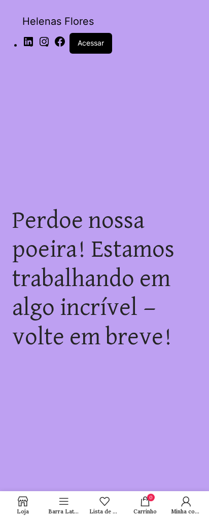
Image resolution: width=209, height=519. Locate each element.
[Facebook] (60, 45)
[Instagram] (44, 45)
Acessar (91, 42)
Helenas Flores (58, 21)
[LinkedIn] (28, 45)
